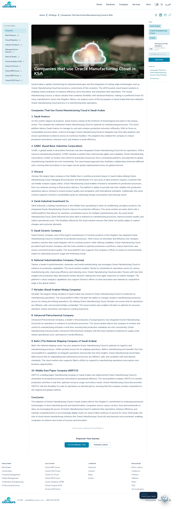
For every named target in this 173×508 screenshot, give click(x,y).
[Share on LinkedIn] (160, 15)
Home (99, 4)
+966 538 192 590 (52, 500)
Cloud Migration (12, 40)
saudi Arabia (155, 26)
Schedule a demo (101, 445)
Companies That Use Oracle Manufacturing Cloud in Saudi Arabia (158, 72)
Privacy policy (151, 500)
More (148, 4)
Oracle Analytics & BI (14, 61)
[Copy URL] (169, 15)
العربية (168, 4)
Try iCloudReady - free (77, 445)
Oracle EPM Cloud (13, 71)
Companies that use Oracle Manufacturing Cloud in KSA (87, 15)
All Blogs (53, 15)
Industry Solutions (13, 45)
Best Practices (12, 35)
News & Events (12, 57)
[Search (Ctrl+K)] (162, 4)
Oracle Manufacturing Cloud (158, 32)
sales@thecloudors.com (34, 500)
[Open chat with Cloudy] (164, 498)
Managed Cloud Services (11, 50)
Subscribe (159, 60)
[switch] (157, 4)
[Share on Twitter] (156, 15)
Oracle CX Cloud (13, 66)
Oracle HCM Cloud (13, 80)
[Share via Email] (165, 15)
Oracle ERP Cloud (13, 76)
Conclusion (154, 78)
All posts (9, 30)
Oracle (152, 38)
